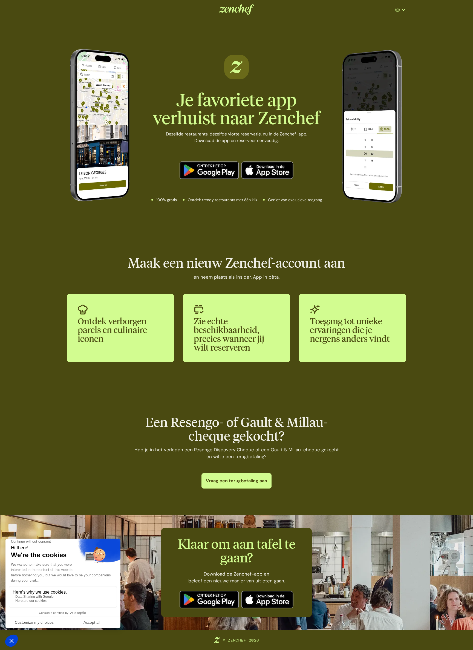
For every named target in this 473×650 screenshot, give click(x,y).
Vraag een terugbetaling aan (236, 481)
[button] (402, 10)
